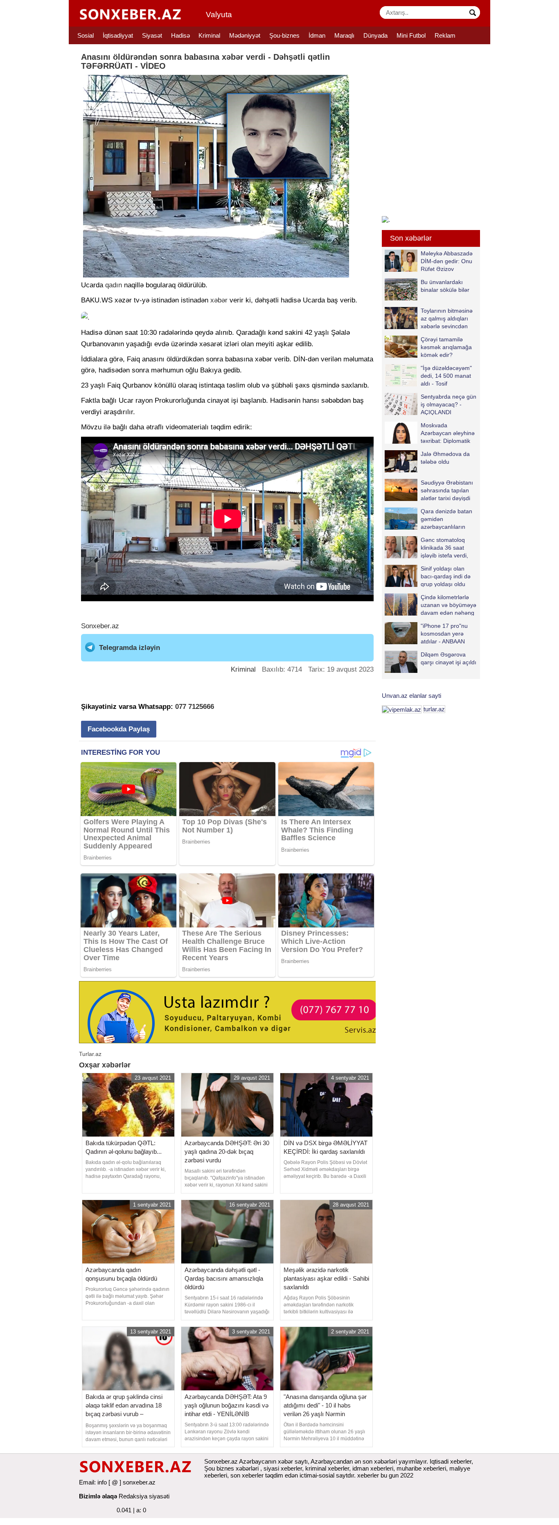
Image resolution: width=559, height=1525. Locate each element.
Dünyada (375, 35)
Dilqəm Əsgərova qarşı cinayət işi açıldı (448, 658)
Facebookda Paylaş (119, 729)
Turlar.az (90, 1054)
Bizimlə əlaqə (98, 1496)
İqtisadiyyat (118, 35)
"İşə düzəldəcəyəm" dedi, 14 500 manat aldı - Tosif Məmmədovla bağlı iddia (428, 375)
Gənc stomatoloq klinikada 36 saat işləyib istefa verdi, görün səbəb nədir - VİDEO (428, 547)
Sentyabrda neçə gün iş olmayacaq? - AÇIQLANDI (448, 404)
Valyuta (219, 14)
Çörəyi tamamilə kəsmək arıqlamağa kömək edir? (446, 347)
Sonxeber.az (100, 626)
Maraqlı (344, 35)
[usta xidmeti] (232, 1011)
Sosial (85, 35)
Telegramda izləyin (129, 648)
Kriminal (209, 35)
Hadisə (180, 35)
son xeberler (247, 1475)
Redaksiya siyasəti (144, 1496)
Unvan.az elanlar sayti (411, 695)
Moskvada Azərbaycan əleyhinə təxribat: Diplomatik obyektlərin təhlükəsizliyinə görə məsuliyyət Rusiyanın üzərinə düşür (430, 433)
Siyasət (152, 35)
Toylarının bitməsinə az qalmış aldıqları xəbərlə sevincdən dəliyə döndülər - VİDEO (429, 318)
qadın (113, 285)
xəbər (219, 300)
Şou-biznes (284, 35)
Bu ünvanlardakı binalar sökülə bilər (445, 286)
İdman (317, 35)
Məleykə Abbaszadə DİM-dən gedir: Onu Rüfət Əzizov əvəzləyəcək (447, 261)
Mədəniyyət (244, 35)
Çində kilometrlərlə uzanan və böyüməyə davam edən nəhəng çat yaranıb (448, 605)
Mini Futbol (411, 35)
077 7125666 (194, 707)
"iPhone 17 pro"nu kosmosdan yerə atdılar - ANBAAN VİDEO (444, 633)
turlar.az (434, 709)
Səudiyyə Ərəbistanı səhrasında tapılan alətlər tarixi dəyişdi (447, 490)
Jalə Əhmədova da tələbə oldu (445, 458)
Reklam (445, 35)
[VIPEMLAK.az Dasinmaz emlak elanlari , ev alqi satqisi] (401, 709)
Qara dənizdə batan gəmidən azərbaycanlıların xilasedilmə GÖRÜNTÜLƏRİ (428, 519)
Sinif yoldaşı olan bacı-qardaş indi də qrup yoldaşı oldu (446, 576)
